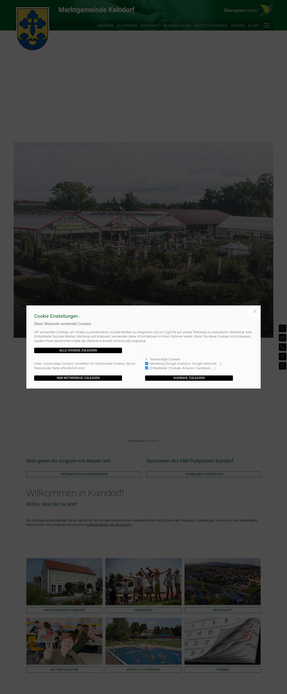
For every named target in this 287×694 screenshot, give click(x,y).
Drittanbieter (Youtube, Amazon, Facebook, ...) (182, 368)
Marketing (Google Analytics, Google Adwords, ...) (185, 363)
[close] (255, 311)
